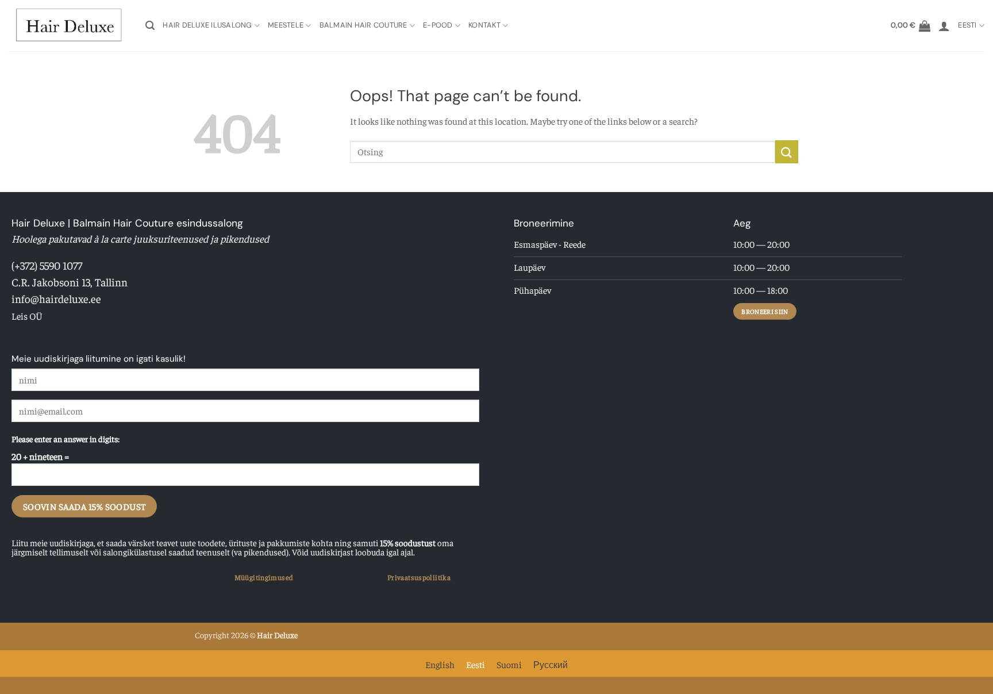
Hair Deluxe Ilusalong (207, 25)
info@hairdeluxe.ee (56, 298)
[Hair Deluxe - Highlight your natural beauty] (68, 25)
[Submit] (786, 151)
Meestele (285, 25)
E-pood (438, 25)
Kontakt (484, 25)
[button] (150, 25)
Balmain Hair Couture (363, 25)
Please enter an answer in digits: (65, 439)
